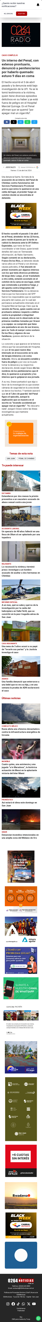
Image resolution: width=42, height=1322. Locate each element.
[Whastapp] (23, 1304)
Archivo (22, 1292)
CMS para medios (18, 1319)
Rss (21, 1317)
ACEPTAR (21, 14)
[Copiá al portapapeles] (34, 122)
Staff (28, 1292)
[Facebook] (13, 1304)
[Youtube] (34, 1304)
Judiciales (9, 167)
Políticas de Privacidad (11, 1292)
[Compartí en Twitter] (14, 122)
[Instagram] (8, 1304)
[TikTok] (18, 1304)
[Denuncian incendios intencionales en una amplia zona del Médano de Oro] (21, 819)
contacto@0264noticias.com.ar (23, 1288)
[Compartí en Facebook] (7, 122)
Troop (28, 1319)
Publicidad (21, 1310)
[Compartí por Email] (21, 122)
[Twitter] (28, 1304)
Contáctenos (21, 1308)
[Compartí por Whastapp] (27, 122)
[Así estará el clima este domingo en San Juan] (21, 787)
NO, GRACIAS (8, 14)
